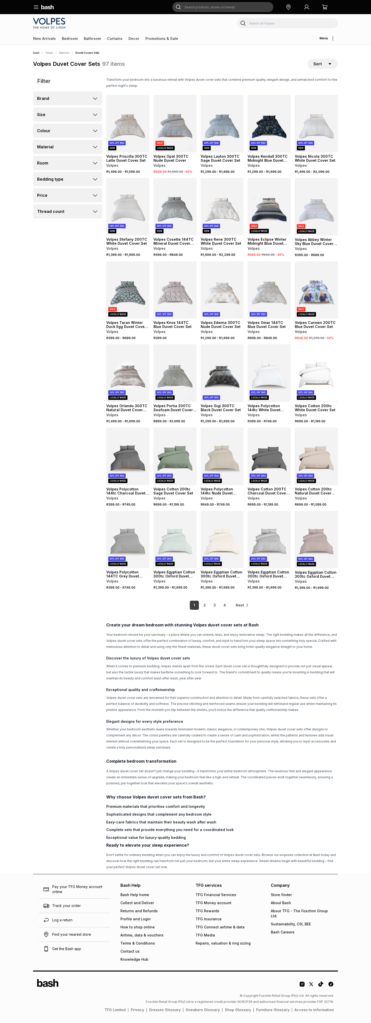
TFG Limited (115, 1010)
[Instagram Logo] (302, 986)
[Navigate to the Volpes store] (50, 23)
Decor (133, 38)
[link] (242, 605)
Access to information (314, 1010)
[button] (288, 7)
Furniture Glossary (272, 1010)
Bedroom (70, 38)
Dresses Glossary (165, 1010)
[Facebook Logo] (331, 986)
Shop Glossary (238, 1010)
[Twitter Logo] (311, 986)
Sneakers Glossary (203, 1010)
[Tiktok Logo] (321, 986)
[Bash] (36, 52)
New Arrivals (44, 38)
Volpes (49, 52)
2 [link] (204, 605)
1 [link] (194, 605)
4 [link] (224, 605)
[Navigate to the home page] (47, 7)
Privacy (137, 1010)
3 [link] (215, 605)
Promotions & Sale (161, 38)
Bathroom (92, 38)
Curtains (114, 38)
